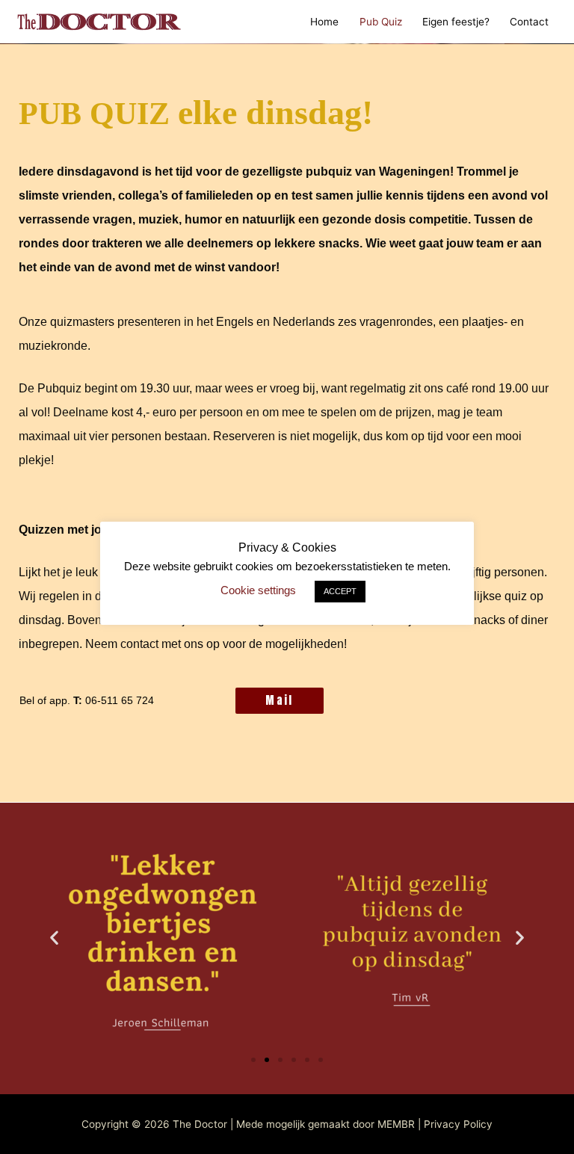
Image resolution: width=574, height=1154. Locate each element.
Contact (529, 22)
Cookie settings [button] (258, 590)
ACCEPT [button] (340, 591)
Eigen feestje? (456, 22)
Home (324, 22)
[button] (54, 937)
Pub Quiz (380, 22)
